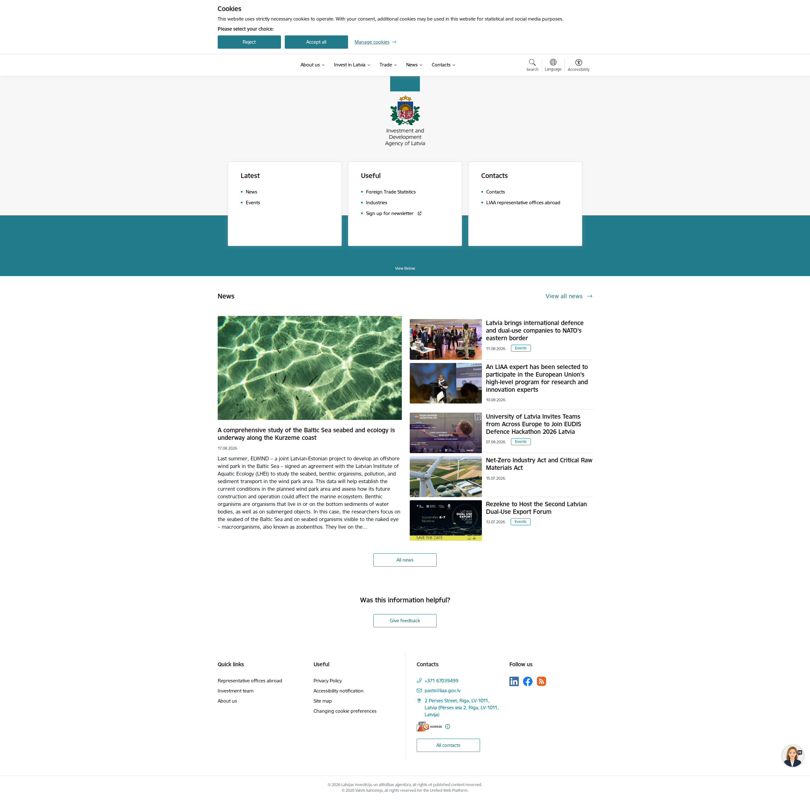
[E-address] (429, 726)
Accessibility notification (339, 691)
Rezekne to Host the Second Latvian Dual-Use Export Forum (536, 507)
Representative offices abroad (250, 681)
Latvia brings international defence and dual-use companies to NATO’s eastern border (535, 330)
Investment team (235, 691)
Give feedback (405, 621)
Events (521, 348)
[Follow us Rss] (541, 681)
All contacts (448, 745)
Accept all (316, 42)
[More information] (447, 726)
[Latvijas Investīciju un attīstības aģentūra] (249, 65)
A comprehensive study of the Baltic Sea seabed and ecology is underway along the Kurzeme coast (306, 433)
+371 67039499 (441, 681)
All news (405, 560)
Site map (323, 701)
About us (227, 701)
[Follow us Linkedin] (514, 681)
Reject (249, 42)
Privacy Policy (328, 681)
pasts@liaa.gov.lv (442, 690)
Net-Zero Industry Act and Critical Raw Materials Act (539, 463)
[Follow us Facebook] (528, 681)
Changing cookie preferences (345, 711)
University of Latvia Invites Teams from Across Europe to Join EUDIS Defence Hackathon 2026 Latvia (533, 424)
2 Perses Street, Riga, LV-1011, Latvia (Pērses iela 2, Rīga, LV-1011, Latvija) (462, 707)
